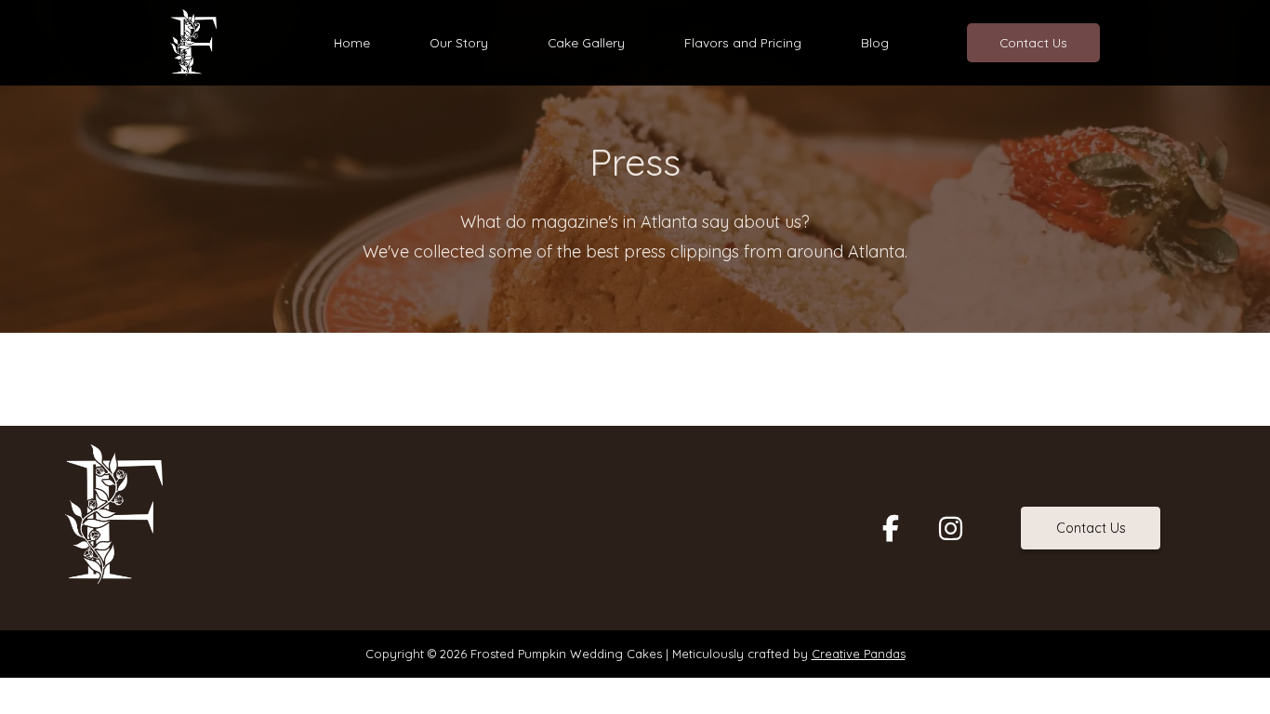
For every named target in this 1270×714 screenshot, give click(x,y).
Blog (875, 42)
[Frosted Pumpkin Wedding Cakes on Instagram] (950, 528)
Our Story (459, 42)
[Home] (193, 41)
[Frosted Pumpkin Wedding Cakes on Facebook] (891, 528)
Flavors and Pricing (742, 42)
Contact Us (1033, 42)
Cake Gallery (586, 42)
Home (352, 42)
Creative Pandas (859, 653)
